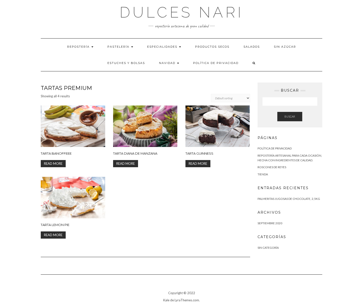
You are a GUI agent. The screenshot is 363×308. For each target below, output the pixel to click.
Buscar (289, 116)
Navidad (168, 63)
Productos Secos (212, 46)
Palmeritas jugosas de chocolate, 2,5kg (289, 199)
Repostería (79, 46)
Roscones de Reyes (272, 167)
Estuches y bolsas (126, 63)
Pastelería (119, 46)
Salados (251, 46)
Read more (53, 163)
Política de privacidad (216, 63)
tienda (263, 174)
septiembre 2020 (270, 223)
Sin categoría (268, 247)
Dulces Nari (181, 12)
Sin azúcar (285, 46)
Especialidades (163, 46)
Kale (166, 300)
